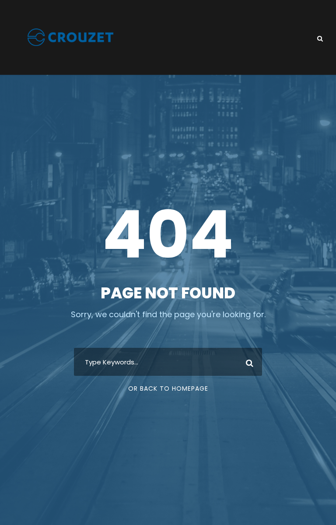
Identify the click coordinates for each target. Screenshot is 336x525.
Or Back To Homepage (168, 388)
